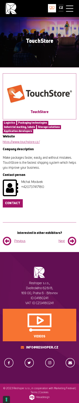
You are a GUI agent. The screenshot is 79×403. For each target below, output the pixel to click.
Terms (34, 392)
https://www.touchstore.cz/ (21, 142)
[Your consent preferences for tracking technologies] (6, 399)
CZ (61, 8)
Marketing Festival (64, 388)
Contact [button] (12, 203)
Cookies (43, 392)
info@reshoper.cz (42, 347)
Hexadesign (43, 397)
